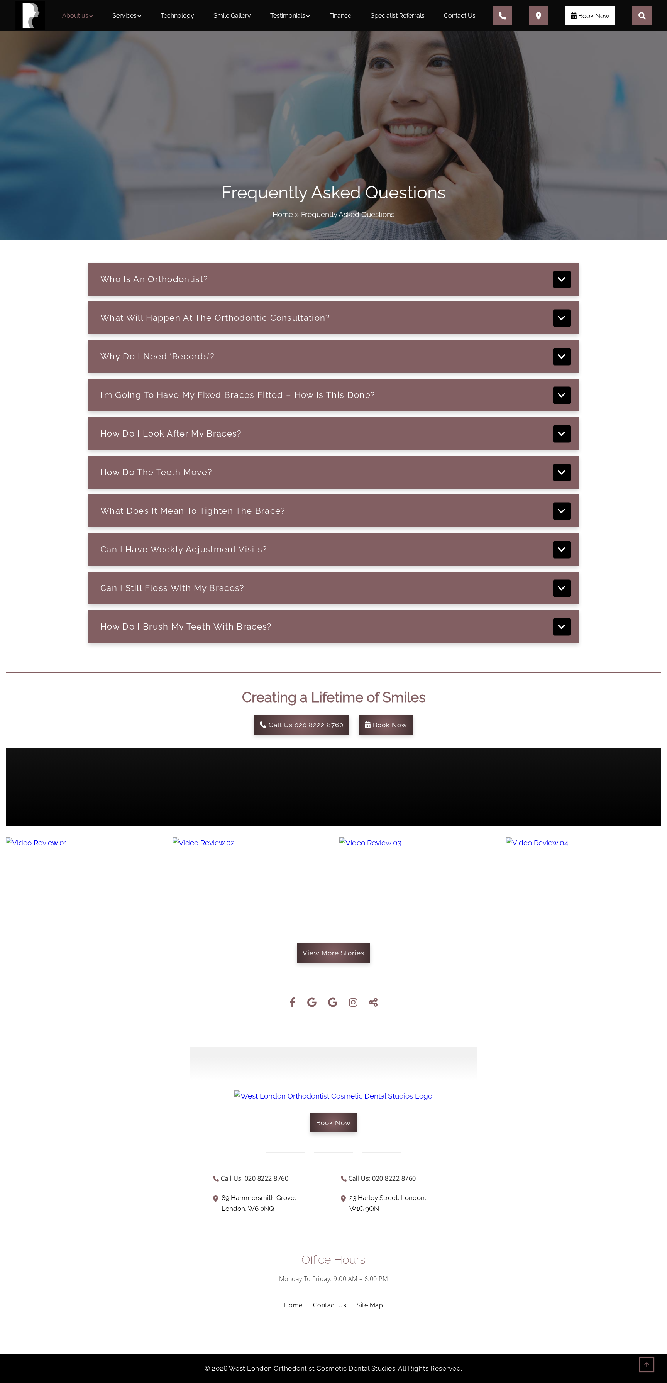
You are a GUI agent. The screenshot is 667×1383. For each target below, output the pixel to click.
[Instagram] (353, 1002)
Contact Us (460, 15)
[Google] (312, 1002)
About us (75, 15)
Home (283, 214)
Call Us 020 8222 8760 (305, 725)
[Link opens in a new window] (95, 1200)
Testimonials (287, 15)
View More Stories (333, 953)
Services (124, 15)
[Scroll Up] (646, 1366)
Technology (177, 15)
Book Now (593, 16)
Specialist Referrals (398, 15)
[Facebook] (292, 1002)
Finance (340, 15)
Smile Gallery (232, 15)
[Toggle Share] (373, 1002)
